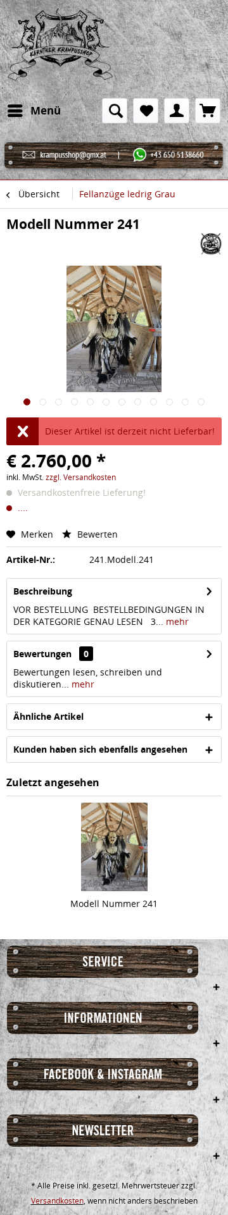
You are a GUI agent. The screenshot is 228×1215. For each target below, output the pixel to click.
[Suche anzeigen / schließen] (114, 110)
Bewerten (96, 534)
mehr (176, 621)
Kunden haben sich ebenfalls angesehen (100, 749)
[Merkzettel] (145, 110)
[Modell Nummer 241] (114, 847)
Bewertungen (42, 654)
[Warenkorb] (207, 110)
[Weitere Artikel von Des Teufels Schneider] (211, 244)
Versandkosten (57, 1200)
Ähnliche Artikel (48, 716)
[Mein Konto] (176, 110)
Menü (45, 110)
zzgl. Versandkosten (81, 477)
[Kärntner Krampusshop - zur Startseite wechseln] (60, 49)
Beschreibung (42, 591)
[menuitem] (33, 110)
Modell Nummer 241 (114, 903)
